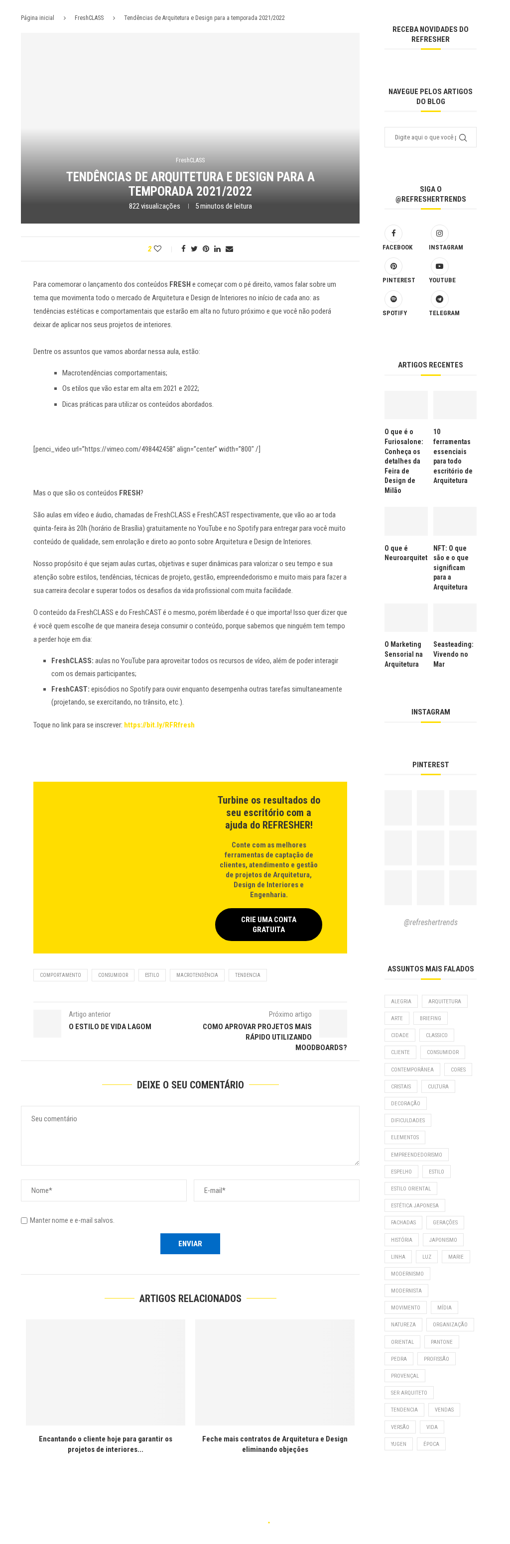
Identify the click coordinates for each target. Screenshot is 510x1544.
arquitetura (444, 1001)
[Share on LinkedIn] (217, 248)
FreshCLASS (89, 17)
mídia (444, 1308)
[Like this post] (164, 248)
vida (432, 1427)
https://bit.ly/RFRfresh (159, 724)
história (401, 1240)
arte (397, 1018)
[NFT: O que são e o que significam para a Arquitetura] (455, 521)
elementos (405, 1137)
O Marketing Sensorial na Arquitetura (403, 654)
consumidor (113, 975)
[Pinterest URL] (398, 808)
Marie (456, 1257)
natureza (403, 1324)
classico (437, 1035)
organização (450, 1324)
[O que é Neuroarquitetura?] (406, 521)
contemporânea (412, 1070)
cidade (400, 1035)
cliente (400, 1052)
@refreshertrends (431, 922)
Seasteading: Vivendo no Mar (453, 654)
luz (426, 1257)
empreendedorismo (416, 1155)
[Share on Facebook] (183, 248)
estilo (152, 975)
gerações (445, 1222)
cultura (438, 1086)
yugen (398, 1444)
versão (400, 1427)
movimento (405, 1308)
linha (398, 1257)
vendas (444, 1410)
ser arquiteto (409, 1393)
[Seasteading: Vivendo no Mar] (455, 617)
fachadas (403, 1222)
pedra (399, 1359)
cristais (401, 1086)
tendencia (247, 975)
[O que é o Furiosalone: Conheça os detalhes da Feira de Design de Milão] (406, 405)
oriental (402, 1342)
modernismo (407, 1274)
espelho (401, 1172)
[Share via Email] (229, 248)
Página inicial (37, 17)
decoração (405, 1103)
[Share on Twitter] (194, 248)
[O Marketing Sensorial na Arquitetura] (406, 617)
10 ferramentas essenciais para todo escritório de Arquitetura (453, 456)
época (431, 1444)
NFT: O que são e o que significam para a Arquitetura (451, 567)
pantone (442, 1342)
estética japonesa (415, 1205)
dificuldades (408, 1120)
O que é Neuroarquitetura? (406, 553)
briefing (430, 1018)
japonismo (443, 1240)
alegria (401, 1001)
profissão (436, 1359)
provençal (405, 1376)
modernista (406, 1291)
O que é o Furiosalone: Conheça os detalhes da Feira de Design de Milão (403, 461)
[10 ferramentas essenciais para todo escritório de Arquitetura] (455, 405)
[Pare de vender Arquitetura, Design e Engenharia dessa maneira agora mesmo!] (122, 1372)
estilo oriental (411, 1189)
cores (458, 1070)
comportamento (60, 975)
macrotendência (197, 975)
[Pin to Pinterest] (206, 248)
